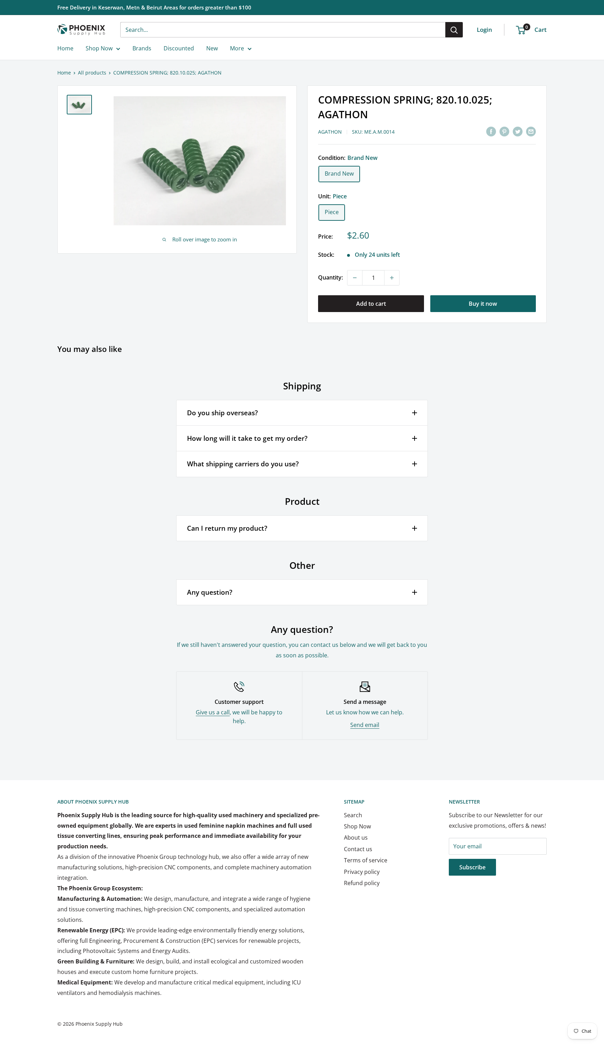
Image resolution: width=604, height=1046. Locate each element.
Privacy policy (362, 872)
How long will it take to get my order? (247, 438)
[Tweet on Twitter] (518, 131)
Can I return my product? (227, 528)
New (212, 48)
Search (353, 815)
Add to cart (371, 304)
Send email (364, 725)
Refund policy (362, 883)
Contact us (358, 849)
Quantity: (330, 277)
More (237, 48)
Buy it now (483, 304)
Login (484, 30)
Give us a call (213, 712)
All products (92, 72)
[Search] (454, 29)
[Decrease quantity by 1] (354, 277)
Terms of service (365, 860)
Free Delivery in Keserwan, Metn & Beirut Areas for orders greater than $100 (154, 7)
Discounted (179, 48)
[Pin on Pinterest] (504, 131)
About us (356, 837)
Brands (141, 48)
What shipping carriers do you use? (243, 463)
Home (65, 48)
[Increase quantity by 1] (391, 277)
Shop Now (99, 48)
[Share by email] (531, 131)
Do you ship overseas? (222, 412)
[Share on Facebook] (491, 131)
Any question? (209, 592)
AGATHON (330, 131)
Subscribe (472, 867)
